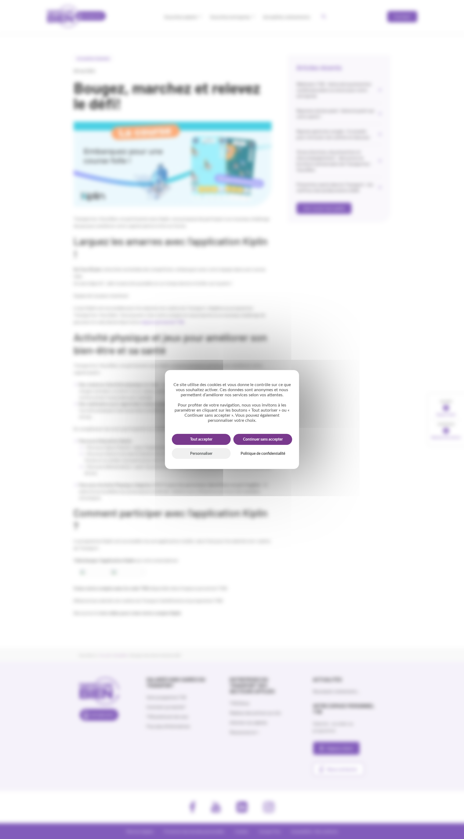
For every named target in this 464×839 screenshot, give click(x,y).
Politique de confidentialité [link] (263, 454)
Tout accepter (201, 439)
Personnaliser (201, 454)
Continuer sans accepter (263, 439)
